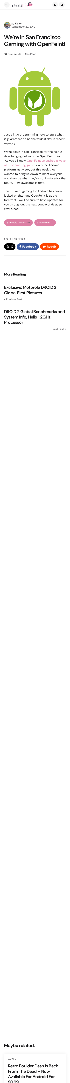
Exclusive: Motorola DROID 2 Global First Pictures (30, 290)
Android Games (19, 222)
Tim (14, 1059)
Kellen (18, 23)
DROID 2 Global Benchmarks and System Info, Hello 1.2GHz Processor (34, 317)
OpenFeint (46, 222)
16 (12, 54)
